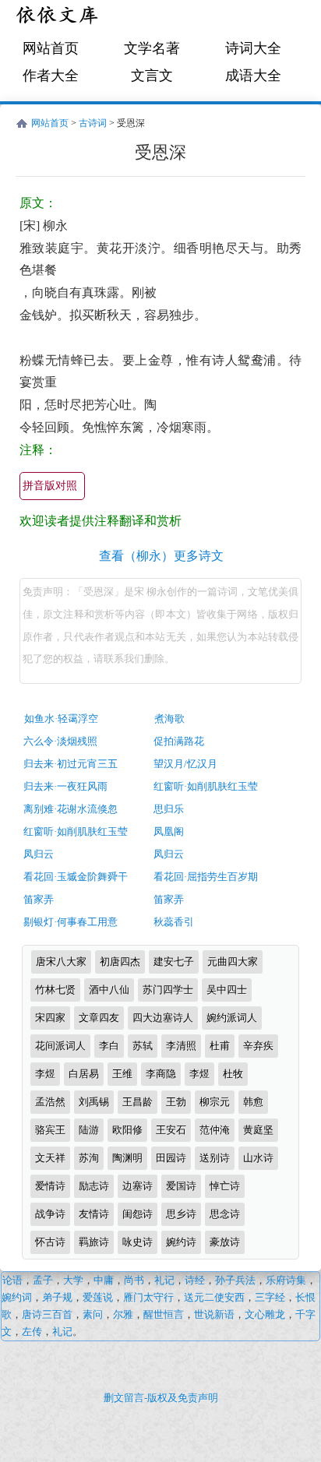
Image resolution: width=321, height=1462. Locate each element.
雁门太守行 (148, 1297)
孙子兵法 (235, 1280)
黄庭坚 (258, 1130)
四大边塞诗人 (162, 1017)
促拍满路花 (178, 741)
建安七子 (173, 961)
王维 (122, 1074)
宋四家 (50, 1017)
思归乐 (168, 809)
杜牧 (233, 1074)
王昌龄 (137, 1102)
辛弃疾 (258, 1046)
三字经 (270, 1297)
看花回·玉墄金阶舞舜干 (75, 876)
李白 (109, 1046)
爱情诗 (50, 1186)
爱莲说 (98, 1297)
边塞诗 (137, 1186)
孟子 (43, 1280)
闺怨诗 (137, 1214)
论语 (12, 1280)
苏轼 (142, 1046)
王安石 (171, 1130)
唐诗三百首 (47, 1314)
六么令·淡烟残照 (60, 741)
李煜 (45, 1074)
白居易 (84, 1074)
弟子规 (57, 1297)
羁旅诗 (94, 1242)
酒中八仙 (109, 989)
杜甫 (220, 1046)
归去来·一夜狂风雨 (65, 786)
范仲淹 (214, 1130)
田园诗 (171, 1158)
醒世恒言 (163, 1314)
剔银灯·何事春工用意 (70, 922)
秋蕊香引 (173, 922)
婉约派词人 (231, 1017)
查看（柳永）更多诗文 (161, 555)
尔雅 (123, 1314)
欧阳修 (127, 1130)
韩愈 (253, 1102)
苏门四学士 (168, 989)
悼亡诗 (225, 1186)
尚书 (134, 1280)
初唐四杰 (120, 961)
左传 (32, 1331)
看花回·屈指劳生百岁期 (205, 876)
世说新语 (214, 1314)
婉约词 (17, 1297)
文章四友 (99, 1017)
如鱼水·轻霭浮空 (61, 718)
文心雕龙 (265, 1314)
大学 (73, 1280)
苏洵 (89, 1158)
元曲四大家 (232, 961)
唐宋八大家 (61, 961)
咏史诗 (137, 1242)
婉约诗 (181, 1242)
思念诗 (225, 1214)
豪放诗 (225, 1242)
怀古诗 (50, 1242)
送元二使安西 (214, 1297)
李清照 (181, 1046)
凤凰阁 (168, 831)
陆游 (89, 1130)
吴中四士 (226, 989)
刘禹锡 (94, 1102)
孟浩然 (50, 1102)
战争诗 (50, 1214)
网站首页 (51, 48)
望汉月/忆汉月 (185, 764)
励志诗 (94, 1186)
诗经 (195, 1280)
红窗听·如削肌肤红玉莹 (205, 786)
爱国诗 (181, 1186)
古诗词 (93, 123)
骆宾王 (50, 1130)
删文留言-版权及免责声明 (161, 1398)
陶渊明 (127, 1158)
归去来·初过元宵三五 (70, 764)
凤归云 (38, 854)
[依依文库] (58, 17)
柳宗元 (214, 1102)
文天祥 (50, 1158)
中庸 (103, 1280)
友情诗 (94, 1214)
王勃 (176, 1102)
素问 (93, 1314)
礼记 (164, 1280)
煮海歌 (169, 718)
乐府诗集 (286, 1280)
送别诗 (214, 1158)
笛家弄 (38, 899)
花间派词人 (60, 1046)
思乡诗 (181, 1214)
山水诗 (258, 1158)
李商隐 (161, 1074)
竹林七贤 (55, 989)
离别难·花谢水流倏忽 (70, 809)
